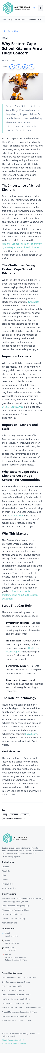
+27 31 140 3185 (12, 943)
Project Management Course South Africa (19, 1012)
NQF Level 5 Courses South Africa (16, 999)
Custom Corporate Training (13, 918)
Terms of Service (9, 888)
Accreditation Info (9, 923)
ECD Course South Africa (12, 986)
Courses (5, 867)
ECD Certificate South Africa (13, 990)
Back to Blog (13, 31)
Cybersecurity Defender (12, 914)
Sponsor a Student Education (14, 1043)
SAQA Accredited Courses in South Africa (19, 977)
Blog (4, 19)
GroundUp (33, 301)
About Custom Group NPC (13, 1040)
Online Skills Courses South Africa (16, 1003)
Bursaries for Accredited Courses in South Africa (22, 1007)
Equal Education (15, 515)
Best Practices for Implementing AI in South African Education (20, 595)
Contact (5, 879)
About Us (6, 871)
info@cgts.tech (11, 936)
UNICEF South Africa (13, 406)
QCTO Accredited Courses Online (16, 982)
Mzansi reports (14, 651)
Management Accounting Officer (15, 910)
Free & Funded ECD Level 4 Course (16, 1020)
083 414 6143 (10, 950)
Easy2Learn (31, 733)
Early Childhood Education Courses (16, 995)
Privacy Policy (7, 884)
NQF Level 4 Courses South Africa (16, 1016)
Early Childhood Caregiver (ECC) (15, 905)
